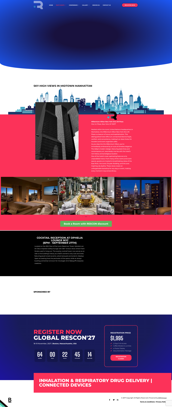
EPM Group (162, 398)
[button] (3, 196)
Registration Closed (121, 358)
